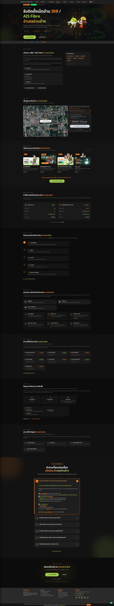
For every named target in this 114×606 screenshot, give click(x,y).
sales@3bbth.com (80, 593)
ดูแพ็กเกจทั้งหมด (42, 37)
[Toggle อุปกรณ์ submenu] (68, 2)
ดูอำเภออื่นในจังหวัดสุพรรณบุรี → (29, 373)
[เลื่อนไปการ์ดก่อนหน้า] (87, 150)
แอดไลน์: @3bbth (44, 493)
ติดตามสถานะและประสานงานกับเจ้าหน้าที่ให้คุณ (47, 595)
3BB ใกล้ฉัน (31, 42)
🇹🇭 (90, 2)
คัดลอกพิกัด (80, 129)
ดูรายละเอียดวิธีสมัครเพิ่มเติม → (30, 279)
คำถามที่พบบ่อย (60, 591)
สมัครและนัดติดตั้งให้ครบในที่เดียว (45, 594)
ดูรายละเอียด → (75, 318)
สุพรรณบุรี (37, 42)
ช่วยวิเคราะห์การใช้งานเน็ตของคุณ (63, 594)
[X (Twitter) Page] (85, 598)
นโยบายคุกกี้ (61, 605)
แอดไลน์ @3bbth (48, 512)
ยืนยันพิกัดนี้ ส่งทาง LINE (80, 126)
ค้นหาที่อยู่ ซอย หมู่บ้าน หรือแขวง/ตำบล (74, 108)
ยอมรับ (89, 604)
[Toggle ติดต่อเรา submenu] (87, 2)
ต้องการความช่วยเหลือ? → (57, 579)
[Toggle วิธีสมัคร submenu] (61, 2)
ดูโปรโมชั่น (64, 574)
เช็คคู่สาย (41, 352)
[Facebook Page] (76, 598)
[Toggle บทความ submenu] (75, 2)
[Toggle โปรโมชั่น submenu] (46, 2)
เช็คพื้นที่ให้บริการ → (27, 419)
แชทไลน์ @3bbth (30, 37)
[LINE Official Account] (88, 598)
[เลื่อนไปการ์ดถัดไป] (89, 150)
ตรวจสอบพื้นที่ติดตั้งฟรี (44, 592)
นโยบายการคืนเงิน (60, 597)
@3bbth (62, 222)
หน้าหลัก (25, 42)
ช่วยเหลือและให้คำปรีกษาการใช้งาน (63, 592)
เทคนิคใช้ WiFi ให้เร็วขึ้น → (36, 419)
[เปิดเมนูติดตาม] (111, 603)
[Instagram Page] (82, 598)
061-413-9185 (86, 592)
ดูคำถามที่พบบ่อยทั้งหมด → (57, 551)
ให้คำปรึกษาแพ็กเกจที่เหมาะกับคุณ (45, 591)
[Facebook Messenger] (79, 598)
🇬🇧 (93, 2)
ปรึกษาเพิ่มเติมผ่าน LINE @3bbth (63, 595)
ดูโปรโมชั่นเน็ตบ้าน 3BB (30, 88)
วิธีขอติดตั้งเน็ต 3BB (42, 88)
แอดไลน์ (43, 506)
